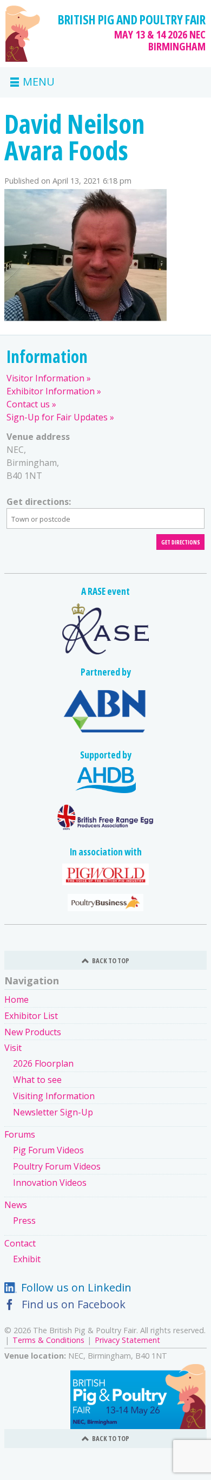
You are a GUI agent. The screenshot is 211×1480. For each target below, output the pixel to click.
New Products (32, 1032)
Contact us (28, 404)
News (15, 1205)
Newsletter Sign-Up (53, 1112)
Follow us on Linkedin (76, 1287)
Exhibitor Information (50, 391)
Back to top (110, 960)
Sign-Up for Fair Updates (57, 417)
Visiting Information (54, 1096)
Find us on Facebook (74, 1304)
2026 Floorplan (43, 1063)
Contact (20, 1243)
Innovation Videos (50, 1183)
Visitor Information (45, 378)
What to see (37, 1080)
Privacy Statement (127, 1340)
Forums (19, 1134)
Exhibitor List (31, 1016)
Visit (13, 1048)
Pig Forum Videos (48, 1150)
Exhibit (27, 1259)
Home (16, 999)
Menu (39, 82)
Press (24, 1220)
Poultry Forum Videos (57, 1166)
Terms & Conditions (48, 1340)
